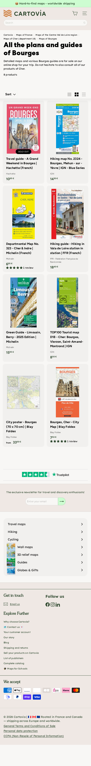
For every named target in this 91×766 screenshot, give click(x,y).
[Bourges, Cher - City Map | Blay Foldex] (67, 405)
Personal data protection (21, 730)
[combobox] (45, 23)
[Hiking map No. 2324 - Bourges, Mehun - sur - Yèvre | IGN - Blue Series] (67, 142)
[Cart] (75, 13)
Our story (9, 637)
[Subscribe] (62, 501)
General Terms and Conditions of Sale (29, 726)
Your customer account (17, 632)
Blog (6, 642)
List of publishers (13, 658)
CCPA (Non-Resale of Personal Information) (34, 736)
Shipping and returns (16, 647)
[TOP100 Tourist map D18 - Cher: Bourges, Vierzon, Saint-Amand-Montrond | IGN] (67, 318)
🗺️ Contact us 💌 (13, 627)
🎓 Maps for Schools (15, 668)
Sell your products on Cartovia (21, 652)
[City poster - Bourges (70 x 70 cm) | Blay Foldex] (23, 405)
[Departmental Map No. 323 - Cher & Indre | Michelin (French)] (23, 229)
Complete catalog (14, 663)
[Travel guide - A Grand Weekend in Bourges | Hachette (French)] (23, 142)
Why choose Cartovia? (17, 621)
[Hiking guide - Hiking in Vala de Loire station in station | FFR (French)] (67, 229)
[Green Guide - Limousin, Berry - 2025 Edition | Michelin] (23, 315)
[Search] (84, 23)
